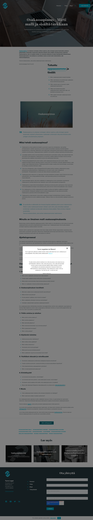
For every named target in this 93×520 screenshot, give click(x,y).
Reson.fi (50, 253)
